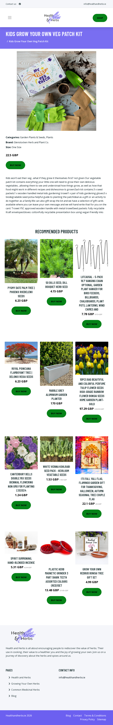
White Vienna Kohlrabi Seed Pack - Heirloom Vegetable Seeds (56, 470)
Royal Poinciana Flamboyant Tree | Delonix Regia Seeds (21, 372)
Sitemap (101, 719)
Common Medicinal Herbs (25, 689)
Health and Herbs (21, 677)
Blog (13, 696)
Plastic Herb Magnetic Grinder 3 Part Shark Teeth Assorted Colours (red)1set (56, 577)
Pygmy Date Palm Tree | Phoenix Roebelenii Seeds (21, 292)
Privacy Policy (87, 719)
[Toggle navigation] (10, 17)
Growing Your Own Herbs (25, 683)
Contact (77, 715)
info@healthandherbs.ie (95, 4)
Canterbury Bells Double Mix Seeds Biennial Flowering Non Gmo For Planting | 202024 (21, 482)
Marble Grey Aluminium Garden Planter (56, 394)
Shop (100, 17)
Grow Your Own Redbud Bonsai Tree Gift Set (92, 573)
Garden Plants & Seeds (32, 137)
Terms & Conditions (95, 715)
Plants (49, 137)
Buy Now (15, 165)
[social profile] (20, 4)
